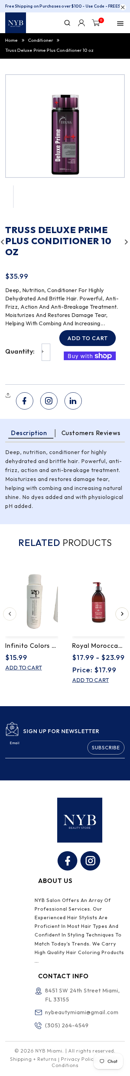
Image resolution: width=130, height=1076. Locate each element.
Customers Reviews (91, 433)
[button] (8, 395)
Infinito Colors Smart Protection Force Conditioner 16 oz (31, 646)
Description (29, 433)
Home (11, 40)
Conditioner (40, 40)
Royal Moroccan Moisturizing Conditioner (98, 646)
